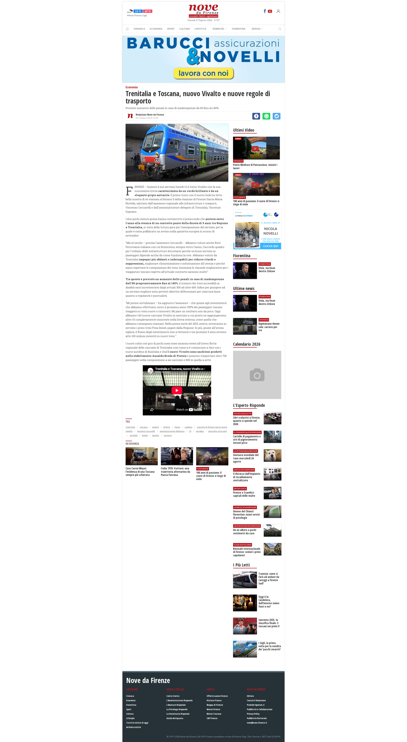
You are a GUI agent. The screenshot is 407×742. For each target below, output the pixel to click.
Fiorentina (238, 28)
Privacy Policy (253, 713)
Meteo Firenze (213, 709)
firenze (166, 427)
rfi (190, 431)
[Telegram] (276, 116)
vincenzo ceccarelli (146, 431)
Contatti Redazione (256, 700)
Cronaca (139, 28)
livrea (177, 427)
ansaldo (134, 435)
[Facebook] (264, 11)
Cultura (184, 28)
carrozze (168, 435)
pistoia (155, 435)
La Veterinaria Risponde (177, 713)
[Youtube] (270, 11)
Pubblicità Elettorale (257, 718)
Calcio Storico (172, 695)
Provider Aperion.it (256, 704)
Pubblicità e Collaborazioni (259, 709)
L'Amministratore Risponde (179, 700)
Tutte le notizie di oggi (137, 722)
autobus (200, 431)
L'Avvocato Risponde (176, 704)
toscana (144, 427)
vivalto (155, 427)
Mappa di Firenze (215, 704)
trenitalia (130, 427)
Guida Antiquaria (174, 718)
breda (145, 435)
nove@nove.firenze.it (257, 722)
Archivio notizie (133, 727)
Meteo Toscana (214, 713)
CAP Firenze (212, 718)
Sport (171, 28)
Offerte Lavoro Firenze (217, 695)
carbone (188, 427)
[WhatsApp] (266, 116)
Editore (250, 695)
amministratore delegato (172, 431)
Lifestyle (200, 28)
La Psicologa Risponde (176, 709)
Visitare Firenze (214, 700)
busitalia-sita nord (217, 431)
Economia (156, 28)
